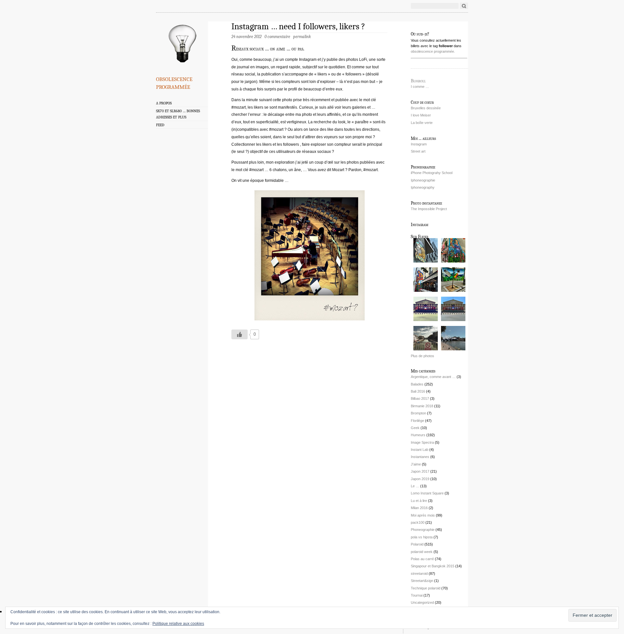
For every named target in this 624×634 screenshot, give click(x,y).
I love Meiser (421, 115)
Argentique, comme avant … (433, 377)
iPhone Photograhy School (431, 173)
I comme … (420, 86)
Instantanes (420, 457)
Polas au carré (422, 559)
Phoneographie (423, 530)
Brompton (418, 413)
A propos (164, 103)
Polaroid (417, 544)
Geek (415, 428)
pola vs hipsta (422, 537)
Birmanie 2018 (422, 406)
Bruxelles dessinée (426, 108)
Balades (417, 384)
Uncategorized (422, 602)
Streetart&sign (422, 581)
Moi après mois (423, 515)
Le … (415, 486)
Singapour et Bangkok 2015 (432, 566)
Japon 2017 (420, 471)
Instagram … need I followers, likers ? (298, 26)
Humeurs (418, 435)
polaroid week (422, 552)
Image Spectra (422, 442)
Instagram (419, 144)
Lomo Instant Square (427, 493)
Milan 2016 (419, 508)
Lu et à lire (419, 501)
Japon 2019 (420, 479)
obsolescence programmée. (433, 51)
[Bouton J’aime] (239, 334)
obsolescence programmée (174, 82)
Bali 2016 (418, 391)
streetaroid (419, 573)
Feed (160, 125)
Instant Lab (419, 450)
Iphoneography (423, 187)
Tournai (416, 595)
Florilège (417, 421)
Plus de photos (422, 356)
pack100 (417, 522)
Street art (418, 151)
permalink (302, 36)
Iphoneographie (423, 180)
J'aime (416, 464)
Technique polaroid (425, 588)
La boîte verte (422, 123)
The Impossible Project (429, 209)
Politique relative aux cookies (178, 623)
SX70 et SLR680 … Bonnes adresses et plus (178, 114)
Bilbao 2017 (420, 398)
